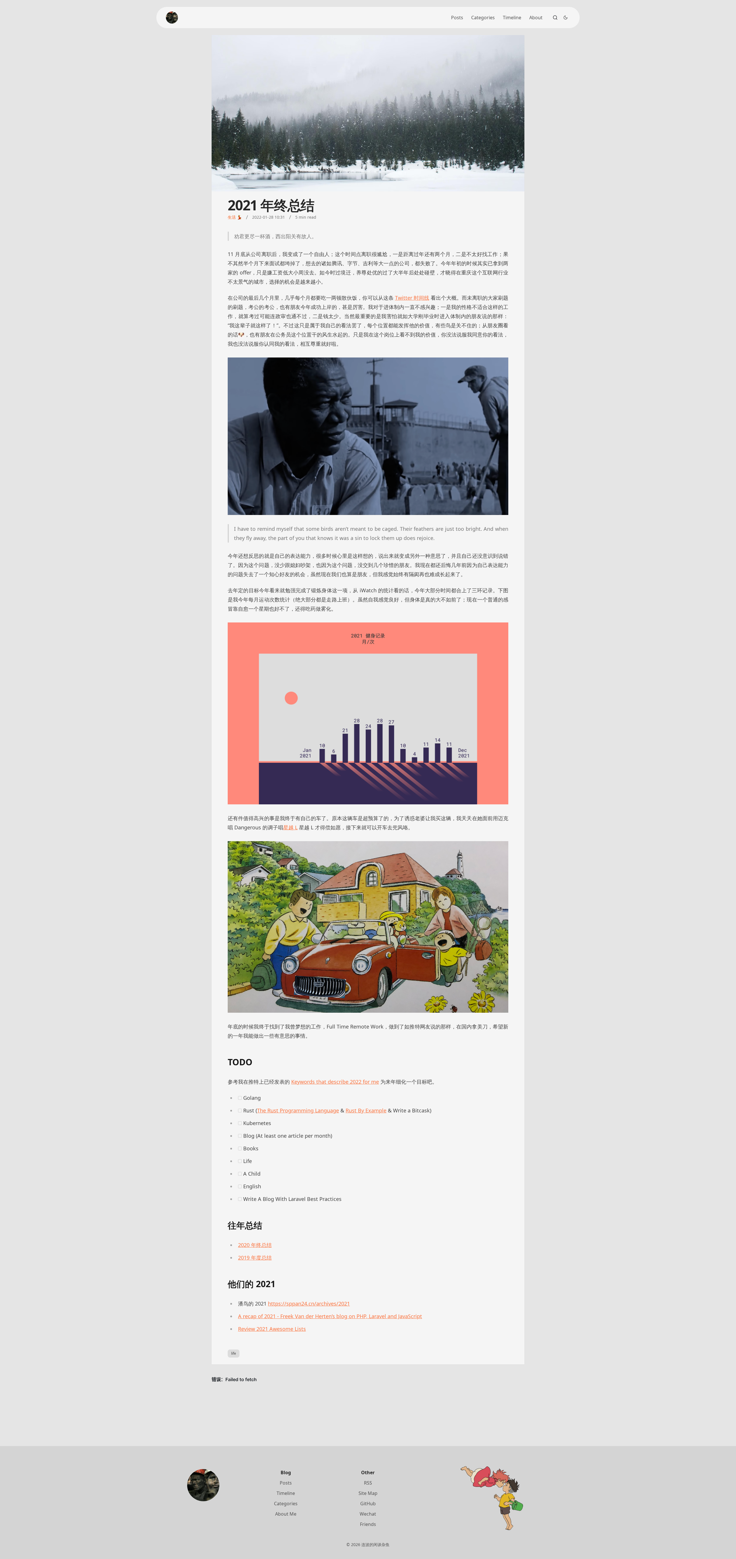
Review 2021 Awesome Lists (272, 1328)
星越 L (290, 827)
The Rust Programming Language (298, 1110)
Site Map (368, 1493)
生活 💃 (235, 217)
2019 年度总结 (255, 1257)
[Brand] (172, 17)
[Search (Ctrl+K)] (555, 17)
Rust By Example (366, 1110)
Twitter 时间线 (412, 297)
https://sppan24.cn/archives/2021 (309, 1303)
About (536, 17)
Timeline (512, 17)
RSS (368, 1483)
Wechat (368, 1514)
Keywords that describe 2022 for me (335, 1081)
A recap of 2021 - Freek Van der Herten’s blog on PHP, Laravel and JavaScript (330, 1316)
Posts (457, 17)
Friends (368, 1524)
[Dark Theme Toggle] (565, 17)
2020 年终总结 (255, 1244)
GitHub (368, 1503)
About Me (285, 1514)
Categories (483, 17)
